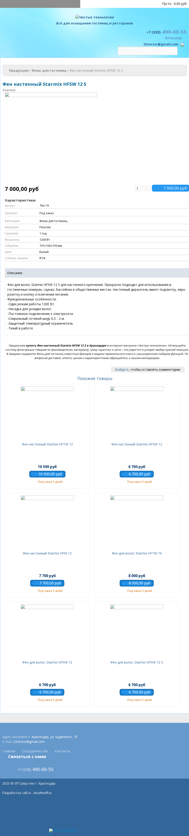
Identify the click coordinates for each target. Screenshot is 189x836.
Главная (8, 751)
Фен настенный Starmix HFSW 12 (136, 444)
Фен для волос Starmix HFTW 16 (137, 553)
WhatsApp (173, 38)
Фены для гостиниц (49, 70)
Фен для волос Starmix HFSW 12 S (136, 662)
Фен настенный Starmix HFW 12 (47, 553)
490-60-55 (166, 31)
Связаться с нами (27, 756)
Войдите (122, 369)
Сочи (121, 3)
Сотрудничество (35, 751)
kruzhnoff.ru (43, 793)
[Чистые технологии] (94, 18)
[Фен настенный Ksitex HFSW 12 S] (51, 182)
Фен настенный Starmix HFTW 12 (47, 444)
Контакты (62, 751)
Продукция (19, 70)
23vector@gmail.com (160, 44)
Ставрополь (147, 3)
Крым (131, 3)
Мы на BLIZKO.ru (66, 830)
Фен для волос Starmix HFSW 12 (47, 662)
